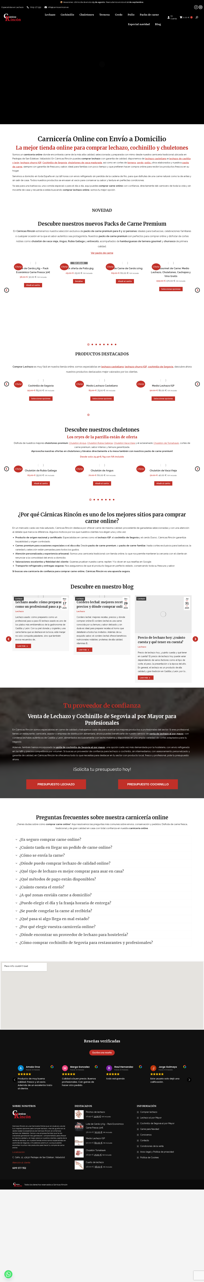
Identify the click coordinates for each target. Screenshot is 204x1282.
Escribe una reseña (102, 1052)
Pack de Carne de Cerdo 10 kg (124, 268)
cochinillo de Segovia (160, 366)
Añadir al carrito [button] (33, 285)
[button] (6, 290)
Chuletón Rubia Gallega (100, 443)
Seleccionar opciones (171, 289)
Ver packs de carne (102, 253)
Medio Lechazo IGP (163, 385)
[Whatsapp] (8, 1274)
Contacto (144, 1140)
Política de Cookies (149, 1157)
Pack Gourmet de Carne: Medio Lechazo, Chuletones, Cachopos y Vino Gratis (171, 272)
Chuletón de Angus (102, 470)
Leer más (21, 646)
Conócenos (146, 1135)
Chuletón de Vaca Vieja (163, 470)
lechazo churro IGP (136, 366)
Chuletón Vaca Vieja (124, 443)
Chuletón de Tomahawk (166, 443)
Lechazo (18, 599)
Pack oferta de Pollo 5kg (79, 268)
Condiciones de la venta (152, 1146)
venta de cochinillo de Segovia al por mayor (80, 747)
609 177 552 (35, 7)
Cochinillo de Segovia (41, 385)
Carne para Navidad (149, 1129)
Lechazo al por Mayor (151, 1117)
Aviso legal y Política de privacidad (157, 1152)
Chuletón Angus (77, 443)
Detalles (79, 281)
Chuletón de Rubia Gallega (41, 470)
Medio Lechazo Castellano (102, 385)
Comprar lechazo (148, 1112)
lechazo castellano (156, 158)
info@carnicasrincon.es (58, 7)
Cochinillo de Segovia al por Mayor (157, 1123)
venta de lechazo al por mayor (166, 733)
